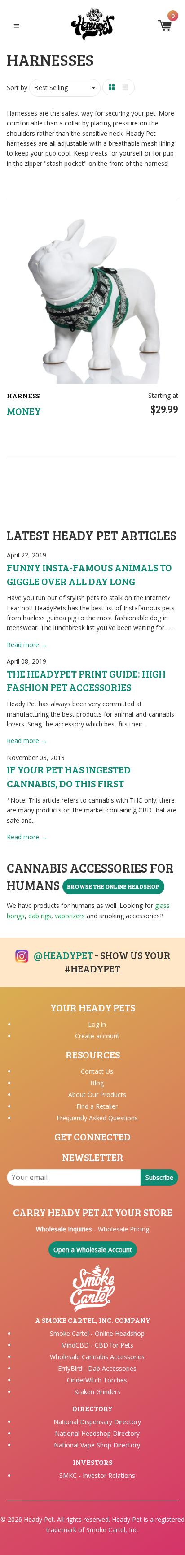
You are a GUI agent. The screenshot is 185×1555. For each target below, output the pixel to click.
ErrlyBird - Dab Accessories (97, 1368)
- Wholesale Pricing (92, 1229)
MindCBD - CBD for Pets (97, 1345)
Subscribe (159, 1177)
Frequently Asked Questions (97, 1118)
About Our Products (97, 1094)
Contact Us (97, 1071)
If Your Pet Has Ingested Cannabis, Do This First (69, 776)
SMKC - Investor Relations (97, 1475)
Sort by (17, 87)
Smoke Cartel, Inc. (112, 1529)
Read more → (27, 644)
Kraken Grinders (97, 1391)
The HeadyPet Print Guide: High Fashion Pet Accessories (86, 680)
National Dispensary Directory (97, 1421)
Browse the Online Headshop (113, 886)
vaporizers (70, 915)
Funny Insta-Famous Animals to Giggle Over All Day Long (89, 574)
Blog (97, 1083)
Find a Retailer (97, 1106)
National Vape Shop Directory (97, 1445)
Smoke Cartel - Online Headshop (97, 1333)
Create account (97, 1036)
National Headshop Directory (97, 1433)
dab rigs (39, 915)
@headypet (63, 955)
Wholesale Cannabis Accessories (97, 1356)
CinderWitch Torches (97, 1380)
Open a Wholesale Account (92, 1249)
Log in (97, 1024)
